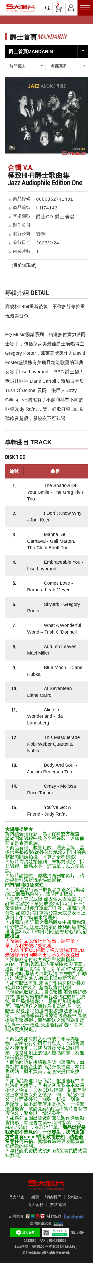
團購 (35, 1197)
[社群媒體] (72, 1216)
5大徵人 (74, 1197)
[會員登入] (71, 7)
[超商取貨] (34, 1216)
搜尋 (47, 8)
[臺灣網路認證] (57, 1223)
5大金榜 (36, 1204)
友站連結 (58, 1204)
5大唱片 (20, 8)
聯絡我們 (53, 1197)
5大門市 (17, 1197)
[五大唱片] (46, 1185)
